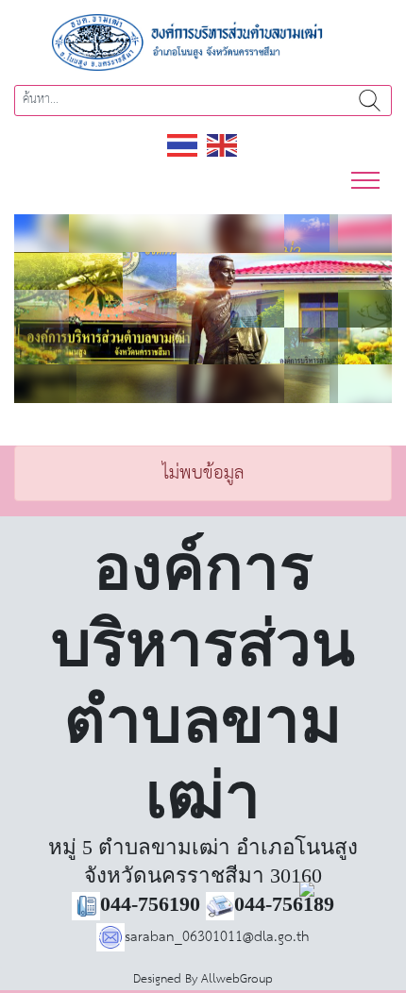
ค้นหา (369, 100)
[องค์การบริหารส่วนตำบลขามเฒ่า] (203, 42)
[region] (203, 308)
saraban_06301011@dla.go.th (217, 937)
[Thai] (183, 145)
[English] (223, 145)
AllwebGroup (237, 979)
